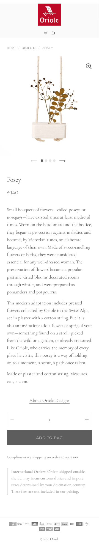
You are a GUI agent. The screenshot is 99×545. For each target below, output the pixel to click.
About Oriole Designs (49, 400)
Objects (29, 48)
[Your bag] (53, 34)
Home (11, 48)
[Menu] (45, 34)
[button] (42, 160)
